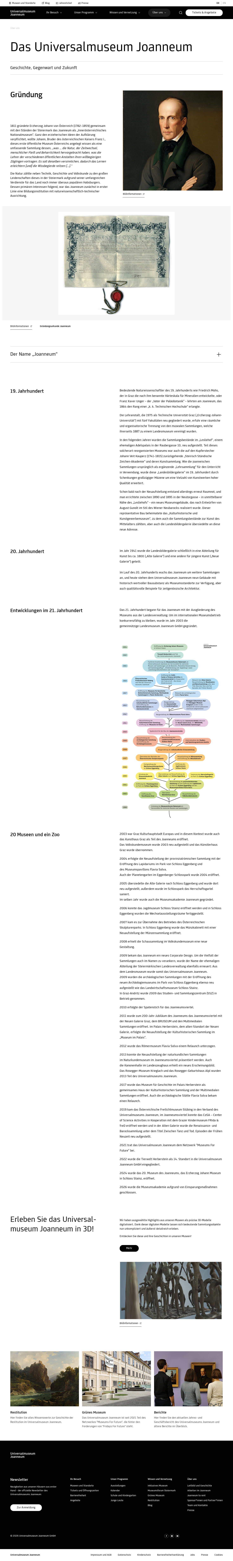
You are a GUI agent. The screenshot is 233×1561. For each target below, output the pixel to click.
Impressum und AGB (101, 1555)
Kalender (115, 1490)
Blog (47, 3)
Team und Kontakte (197, 1505)
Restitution (153, 1500)
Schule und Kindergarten (123, 1495)
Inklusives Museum (158, 1485)
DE (218, 3)
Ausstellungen (118, 1485)
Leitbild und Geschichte (199, 1485)
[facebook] (166, 1536)
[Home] (22, 13)
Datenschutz (124, 1555)
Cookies (218, 1555)
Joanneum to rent (196, 1495)
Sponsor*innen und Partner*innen (205, 1500)
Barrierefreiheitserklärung (170, 1555)
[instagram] (172, 1536)
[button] (180, 12)
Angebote (75, 1500)
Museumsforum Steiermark (162, 1490)
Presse (84, 3)
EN (224, 3)
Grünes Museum (156, 1495)
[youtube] (177, 1536)
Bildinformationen (132, 194)
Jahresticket (65, 3)
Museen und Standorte (24, 3)
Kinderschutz (144, 1555)
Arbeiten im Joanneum (198, 1490)
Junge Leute (117, 1500)
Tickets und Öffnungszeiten (84, 1490)
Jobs (192, 1555)
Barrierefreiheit (78, 1495)
